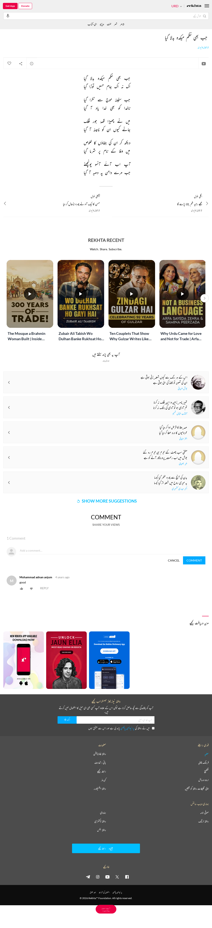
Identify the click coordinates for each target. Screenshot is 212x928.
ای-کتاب (92, 24)
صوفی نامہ (204, 812)
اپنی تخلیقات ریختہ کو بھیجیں (197, 788)
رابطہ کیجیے (101, 771)
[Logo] (194, 6)
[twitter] (117, 876)
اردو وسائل (203, 780)
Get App (10, 5)
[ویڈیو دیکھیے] (204, 63)
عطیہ (207, 754)
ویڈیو (102, 24)
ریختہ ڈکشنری (100, 821)
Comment (194, 560)
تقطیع (206, 771)
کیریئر (103, 780)
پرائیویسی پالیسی (127, 728)
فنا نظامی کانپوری (203, 47)
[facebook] (127, 876)
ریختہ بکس (101, 830)
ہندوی (103, 812)
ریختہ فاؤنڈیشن (99, 754)
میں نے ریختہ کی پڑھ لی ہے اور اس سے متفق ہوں (118, 728)
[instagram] (97, 876)
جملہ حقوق (93, 892)
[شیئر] (20, 63)
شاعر (122, 24)
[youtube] (107, 876)
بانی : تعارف (100, 762)
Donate (25, 5)
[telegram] (88, 876)
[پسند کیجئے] (9, 63)
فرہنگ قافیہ (203, 762)
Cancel (173, 560)
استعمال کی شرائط (104, 892)
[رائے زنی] (31, 63)
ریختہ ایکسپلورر (100, 788)
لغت (109, 24)
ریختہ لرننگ (203, 821)
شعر (115, 24)
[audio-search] (8, 15)
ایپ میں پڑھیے (106, 909)
